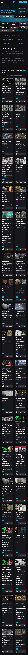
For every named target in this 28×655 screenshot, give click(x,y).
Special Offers (7, 70)
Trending (4, 68)
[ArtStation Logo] (14, 2)
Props (12, 30)
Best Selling (12, 68)
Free (24, 70)
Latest (3, 72)
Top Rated (19, 70)
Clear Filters (20, 43)
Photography (5, 30)
